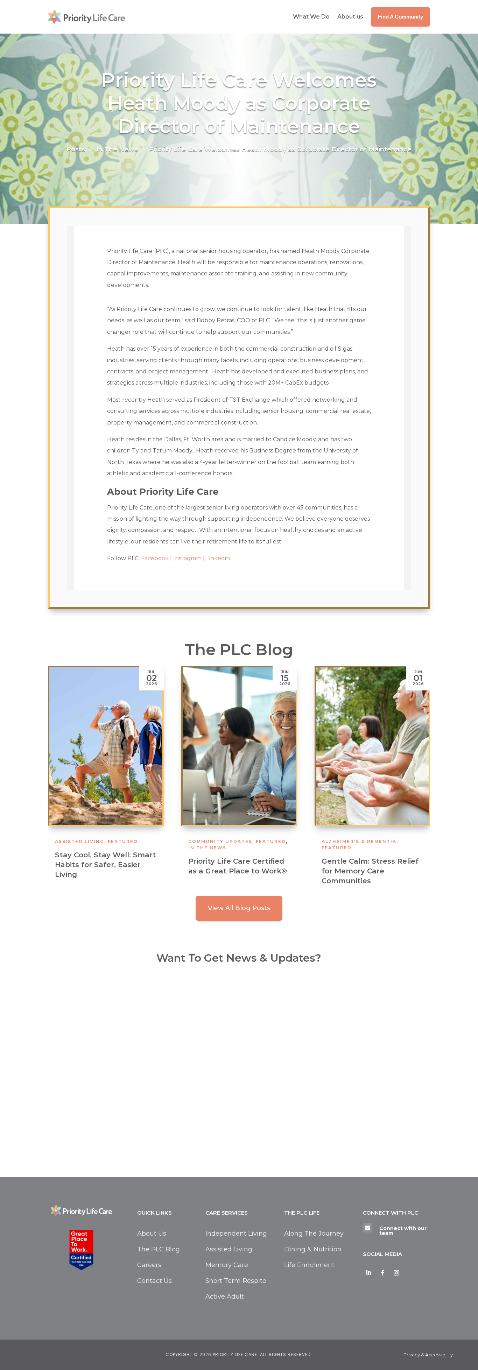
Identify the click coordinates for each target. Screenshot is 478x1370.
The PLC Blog (158, 1249)
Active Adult (224, 1296)
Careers (149, 1265)
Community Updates (220, 841)
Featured (123, 841)
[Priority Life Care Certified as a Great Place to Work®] (239, 746)
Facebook (155, 558)
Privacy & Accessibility (428, 1354)
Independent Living (236, 1233)
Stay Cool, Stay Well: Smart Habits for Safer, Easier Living (105, 865)
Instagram (187, 558)
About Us (151, 1233)
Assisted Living (79, 841)
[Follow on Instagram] (396, 1272)
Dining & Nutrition (313, 1249)
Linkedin (218, 558)
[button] (421, 781)
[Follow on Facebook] (382, 1272)
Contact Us (154, 1281)
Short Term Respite (235, 1281)
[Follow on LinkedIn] (368, 1272)
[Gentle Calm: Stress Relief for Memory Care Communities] (372, 746)
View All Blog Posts (239, 908)
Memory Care (226, 1265)
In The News (207, 847)
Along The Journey (314, 1233)
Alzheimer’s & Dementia (359, 841)
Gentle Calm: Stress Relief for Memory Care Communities (370, 871)
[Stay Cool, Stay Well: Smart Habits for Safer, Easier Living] (105, 746)
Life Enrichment (309, 1265)
